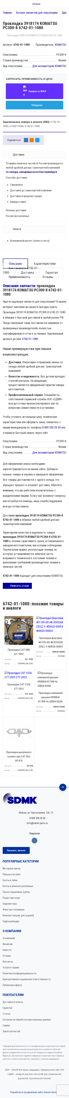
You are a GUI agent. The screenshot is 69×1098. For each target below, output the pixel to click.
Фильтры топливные (13, 909)
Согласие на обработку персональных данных (27, 1019)
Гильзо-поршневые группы (16, 892)
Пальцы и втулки (11, 874)
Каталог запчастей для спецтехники (37, 12)
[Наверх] (62, 787)
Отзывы (47, 277)
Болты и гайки (10, 880)
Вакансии (8, 944)
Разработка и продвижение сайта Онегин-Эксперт (34, 1092)
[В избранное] (31, 618)
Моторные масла (12, 868)
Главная (7, 12)
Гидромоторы (10, 903)
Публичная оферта (12, 985)
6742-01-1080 (30, 339)
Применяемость (20, 277)
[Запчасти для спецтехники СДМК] (34, 800)
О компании (9, 938)
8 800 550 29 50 (51, 427)
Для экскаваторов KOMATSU (49, 66)
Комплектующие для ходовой (18, 915)
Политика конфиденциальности (19, 973)
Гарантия (7, 1007)
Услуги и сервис (11, 967)
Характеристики (45, 263)
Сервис (6, 1025)
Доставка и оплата (13, 1002)
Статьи (6, 1013)
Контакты (8, 961)
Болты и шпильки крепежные (18, 886)
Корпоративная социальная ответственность (27, 979)
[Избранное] (52, 3)
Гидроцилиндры (11, 921)
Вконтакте (34, 840)
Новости (7, 949)
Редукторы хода (11, 897)
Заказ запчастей (11, 1031)
